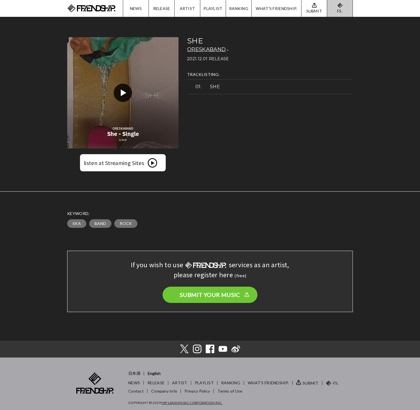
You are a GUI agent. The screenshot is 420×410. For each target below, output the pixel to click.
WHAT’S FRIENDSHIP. (268, 382)
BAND (100, 223)
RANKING (238, 8)
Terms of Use (229, 391)
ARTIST (187, 8)
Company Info (164, 391)
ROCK (126, 223)
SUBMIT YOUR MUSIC (210, 294)
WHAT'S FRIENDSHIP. (276, 8)
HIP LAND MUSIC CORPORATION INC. (191, 403)
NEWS (136, 8)
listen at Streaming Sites (114, 162)
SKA (77, 223)
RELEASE (161, 8)
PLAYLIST (212, 8)
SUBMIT (311, 383)
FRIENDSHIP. (91, 8)
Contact (136, 391)
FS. (340, 11)
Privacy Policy (197, 391)
